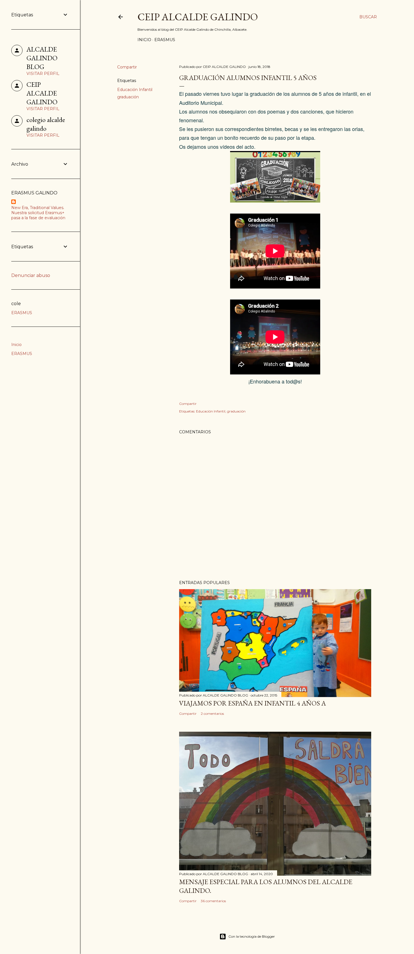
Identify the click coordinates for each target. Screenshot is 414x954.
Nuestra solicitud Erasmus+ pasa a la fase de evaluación (38, 215)
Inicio (144, 39)
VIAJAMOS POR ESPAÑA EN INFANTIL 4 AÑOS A (252, 703)
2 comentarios (212, 713)
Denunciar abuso (30, 275)
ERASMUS (164, 39)
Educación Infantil (134, 89)
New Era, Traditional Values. (37, 207)
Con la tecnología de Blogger (251, 936)
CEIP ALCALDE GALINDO (197, 16)
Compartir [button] (127, 67)
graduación (128, 96)
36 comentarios (213, 901)
